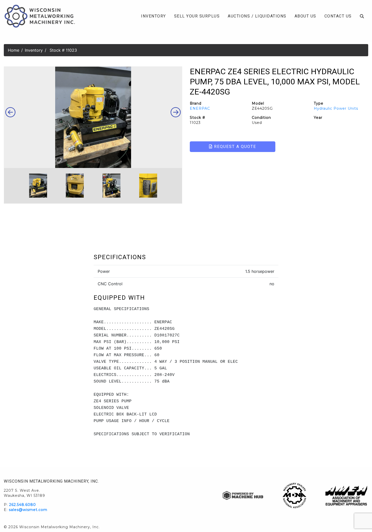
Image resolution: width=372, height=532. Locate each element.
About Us (305, 16)
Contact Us (338, 16)
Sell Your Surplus (197, 16)
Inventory (153, 16)
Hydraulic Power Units (336, 108)
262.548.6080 (22, 504)
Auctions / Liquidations (257, 16)
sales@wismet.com (28, 509)
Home (13, 50)
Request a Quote (234, 146)
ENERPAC (200, 108)
